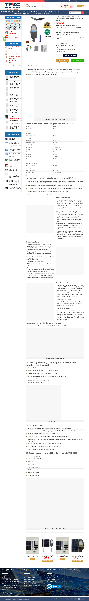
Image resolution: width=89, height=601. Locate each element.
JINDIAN (77, 16)
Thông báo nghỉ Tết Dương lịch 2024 (13, 170)
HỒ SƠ (26, 11)
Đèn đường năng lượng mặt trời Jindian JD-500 (77, 556)
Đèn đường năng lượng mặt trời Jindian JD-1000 (47, 556)
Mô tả (27, 65)
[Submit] (82, 12)
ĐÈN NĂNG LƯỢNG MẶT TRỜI (68, 16)
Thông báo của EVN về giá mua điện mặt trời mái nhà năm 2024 (15, 155)
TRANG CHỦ (6, 11)
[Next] (51, 30)
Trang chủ (58, 16)
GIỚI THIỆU (17, 11)
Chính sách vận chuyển (30, 581)
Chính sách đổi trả (29, 579)
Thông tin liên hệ (34, 65)
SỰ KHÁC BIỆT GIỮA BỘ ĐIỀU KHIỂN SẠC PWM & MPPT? (15, 189)
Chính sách (37, 14)
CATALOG (28, 14)
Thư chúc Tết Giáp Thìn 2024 (14, 165)
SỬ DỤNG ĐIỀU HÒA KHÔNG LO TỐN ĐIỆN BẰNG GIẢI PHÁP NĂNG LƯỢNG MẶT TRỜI (14, 182)
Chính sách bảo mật (29, 576)
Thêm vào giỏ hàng (70, 55)
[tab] (27, 66)
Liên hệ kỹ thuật (51, 579)
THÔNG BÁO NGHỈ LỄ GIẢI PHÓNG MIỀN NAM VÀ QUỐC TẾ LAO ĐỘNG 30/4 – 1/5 (15, 144)
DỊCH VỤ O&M (48, 11)
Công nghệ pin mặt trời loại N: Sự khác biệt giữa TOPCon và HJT (14, 161)
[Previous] (28, 30)
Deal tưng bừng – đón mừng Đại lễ (14, 139)
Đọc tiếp (32, 559)
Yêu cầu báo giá (51, 578)
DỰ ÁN (58, 11)
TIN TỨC (18, 14)
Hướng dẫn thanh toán (30, 583)
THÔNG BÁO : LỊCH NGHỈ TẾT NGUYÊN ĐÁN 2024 (15, 150)
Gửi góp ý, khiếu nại (52, 581)
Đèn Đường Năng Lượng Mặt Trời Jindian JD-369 (32, 556)
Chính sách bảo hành (29, 578)
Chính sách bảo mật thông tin (32, 585)
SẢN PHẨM (35, 11)
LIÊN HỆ (47, 14)
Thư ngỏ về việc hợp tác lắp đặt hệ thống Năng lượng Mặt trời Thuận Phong (14, 175)
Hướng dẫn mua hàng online (54, 576)
